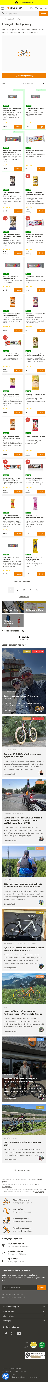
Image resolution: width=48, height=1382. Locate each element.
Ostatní (40, 1040)
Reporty (27, 651)
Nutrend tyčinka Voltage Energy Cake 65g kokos (11, 479)
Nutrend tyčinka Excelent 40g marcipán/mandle (34, 479)
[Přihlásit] (31, 8)
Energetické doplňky (13, 19)
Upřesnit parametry (25, 76)
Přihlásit (41, 1288)
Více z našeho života (22, 1170)
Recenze (27, 719)
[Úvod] (14, 8)
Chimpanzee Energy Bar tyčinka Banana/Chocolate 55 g (35, 194)
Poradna (31, 849)
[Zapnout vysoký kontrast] (5, 1376)
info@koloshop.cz (16, 1251)
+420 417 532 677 (16, 1244)
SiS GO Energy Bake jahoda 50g (35, 437)
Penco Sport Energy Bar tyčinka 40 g (11, 558)
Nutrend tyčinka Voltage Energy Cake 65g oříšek (11, 355)
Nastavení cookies (9, 1374)
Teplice (16, 1261)
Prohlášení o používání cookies (14, 1371)
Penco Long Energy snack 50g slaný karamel (12, 151)
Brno (22, 1261)
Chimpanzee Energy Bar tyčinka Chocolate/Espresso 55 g (12, 194)
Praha (10, 1261)
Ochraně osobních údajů (16, 1297)
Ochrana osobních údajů (11, 1368)
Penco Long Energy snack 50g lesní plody (35, 109)
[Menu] (3, 8)
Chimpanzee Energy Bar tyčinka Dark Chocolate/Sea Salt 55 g (12, 236)
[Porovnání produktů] (36, 8)
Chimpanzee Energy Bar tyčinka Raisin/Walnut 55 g (35, 355)
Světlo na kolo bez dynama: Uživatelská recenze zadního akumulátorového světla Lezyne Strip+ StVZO (23, 820)
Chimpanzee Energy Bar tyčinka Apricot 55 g (11, 314)
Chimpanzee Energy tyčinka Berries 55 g (35, 314)
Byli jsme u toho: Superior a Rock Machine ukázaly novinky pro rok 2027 (24, 949)
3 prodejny (13, 1259)
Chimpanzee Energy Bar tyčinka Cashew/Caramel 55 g (12, 438)
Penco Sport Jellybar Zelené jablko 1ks (10, 277)
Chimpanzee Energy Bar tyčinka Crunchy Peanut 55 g (12, 396)
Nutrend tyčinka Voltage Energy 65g (34, 151)
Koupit (18, 127)
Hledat (43, 14)
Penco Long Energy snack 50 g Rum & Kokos (12, 109)
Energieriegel (41, 1189)
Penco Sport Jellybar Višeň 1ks (35, 277)
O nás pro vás (38, 651)
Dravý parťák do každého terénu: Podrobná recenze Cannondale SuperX (23, 1012)
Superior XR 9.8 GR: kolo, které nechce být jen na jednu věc (22, 755)
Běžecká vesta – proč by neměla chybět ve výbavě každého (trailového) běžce (23, 885)
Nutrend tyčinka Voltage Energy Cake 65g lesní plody (34, 236)
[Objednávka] (45, 8)
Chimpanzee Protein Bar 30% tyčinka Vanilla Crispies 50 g (34, 559)
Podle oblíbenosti (26, 83)
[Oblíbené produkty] (41, 8)
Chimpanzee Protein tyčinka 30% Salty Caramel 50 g (35, 517)
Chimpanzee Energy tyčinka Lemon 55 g (35, 395)
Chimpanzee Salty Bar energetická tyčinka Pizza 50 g (12, 517)
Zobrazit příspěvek (10, 710)
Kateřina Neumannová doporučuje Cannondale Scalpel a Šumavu (21, 1080)
